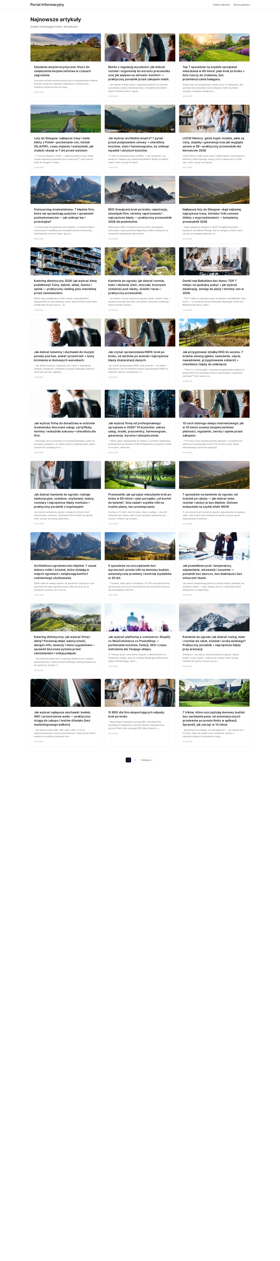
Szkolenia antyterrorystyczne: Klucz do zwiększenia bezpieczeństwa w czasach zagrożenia (62, 71)
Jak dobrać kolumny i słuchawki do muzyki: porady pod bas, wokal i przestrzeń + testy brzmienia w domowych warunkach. (64, 356)
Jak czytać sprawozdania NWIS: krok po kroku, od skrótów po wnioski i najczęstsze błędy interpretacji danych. (138, 356)
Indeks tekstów (221, 4)
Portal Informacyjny (47, 4)
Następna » (146, 760)
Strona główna (241, 4)
